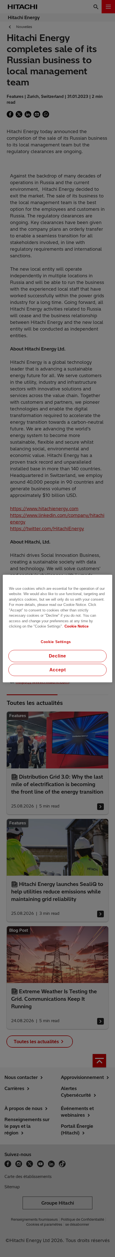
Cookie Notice (76, 626)
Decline (57, 656)
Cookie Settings (56, 641)
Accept (57, 669)
